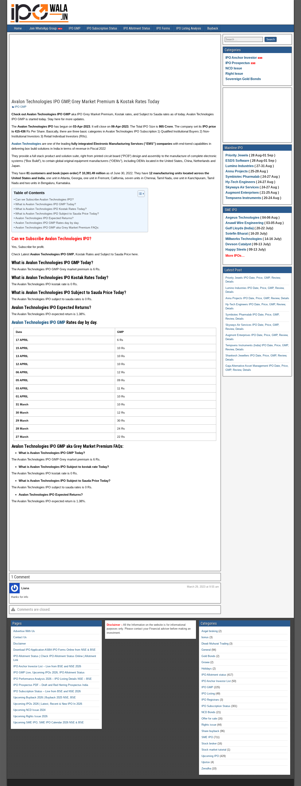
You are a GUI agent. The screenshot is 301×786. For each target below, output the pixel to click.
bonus (205, 637)
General (206, 649)
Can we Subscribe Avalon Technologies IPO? (44, 199)
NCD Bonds (208, 712)
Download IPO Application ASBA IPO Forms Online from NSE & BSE (54, 649)
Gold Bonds (208, 656)
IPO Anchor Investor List (216, 681)
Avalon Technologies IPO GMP (38, 322)
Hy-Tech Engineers (240, 182)
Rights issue (208, 724)
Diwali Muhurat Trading (215, 643)
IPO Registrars (210, 699)
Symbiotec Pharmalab (242, 176)
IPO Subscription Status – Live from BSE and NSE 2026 (47, 691)
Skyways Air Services (242, 187)
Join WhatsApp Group (43, 28)
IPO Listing (208, 693)
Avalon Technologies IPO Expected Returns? (44, 218)
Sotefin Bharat (236, 233)
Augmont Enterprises (242, 192)
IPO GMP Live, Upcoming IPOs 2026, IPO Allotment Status (49, 672)
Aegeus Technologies (242, 217)
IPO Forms (163, 28)
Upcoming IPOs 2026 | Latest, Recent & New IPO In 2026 (47, 703)
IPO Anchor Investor (241, 57)
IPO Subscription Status (102, 28)
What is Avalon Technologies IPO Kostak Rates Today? (51, 208)
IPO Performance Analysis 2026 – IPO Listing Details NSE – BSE (52, 678)
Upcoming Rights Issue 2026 (30, 716)
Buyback (212, 28)
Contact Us (20, 637)
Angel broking (209, 631)
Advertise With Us (24, 631)
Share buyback (210, 731)
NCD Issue (233, 68)
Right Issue (234, 73)
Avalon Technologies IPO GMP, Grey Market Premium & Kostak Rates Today (85, 101)
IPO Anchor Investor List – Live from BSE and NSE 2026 (47, 666)
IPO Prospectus (237, 63)
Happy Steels (235, 249)
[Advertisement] (115, 66)
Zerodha (206, 768)
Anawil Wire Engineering (244, 223)
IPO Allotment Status (136, 28)
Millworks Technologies (243, 239)
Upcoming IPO (210, 756)
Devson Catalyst (238, 244)
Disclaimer (19, 643)
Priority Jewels (236, 155)
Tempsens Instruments (243, 198)
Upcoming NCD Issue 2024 (29, 709)
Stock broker (209, 743)
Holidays (206, 668)
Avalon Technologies (26, 143)
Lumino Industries (239, 166)
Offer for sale (209, 718)
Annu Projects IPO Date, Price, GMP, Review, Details (257, 298)
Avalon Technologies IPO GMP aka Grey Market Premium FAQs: (57, 227)
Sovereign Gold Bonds (243, 79)
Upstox (205, 762)
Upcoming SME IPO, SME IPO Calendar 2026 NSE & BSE (48, 722)
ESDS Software (237, 160)
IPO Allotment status (213, 674)
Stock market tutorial (213, 749)
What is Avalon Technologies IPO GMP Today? (45, 204)
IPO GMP (74, 28)
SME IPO (207, 737)
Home (18, 28)
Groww (205, 662)
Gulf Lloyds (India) (240, 228)
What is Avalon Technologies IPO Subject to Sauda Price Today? (57, 213)
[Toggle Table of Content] (139, 193)
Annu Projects (236, 171)
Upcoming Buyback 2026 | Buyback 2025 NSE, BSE (44, 697)
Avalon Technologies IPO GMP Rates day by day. (47, 222)
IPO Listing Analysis (188, 28)
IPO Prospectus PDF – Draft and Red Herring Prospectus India (50, 684)
